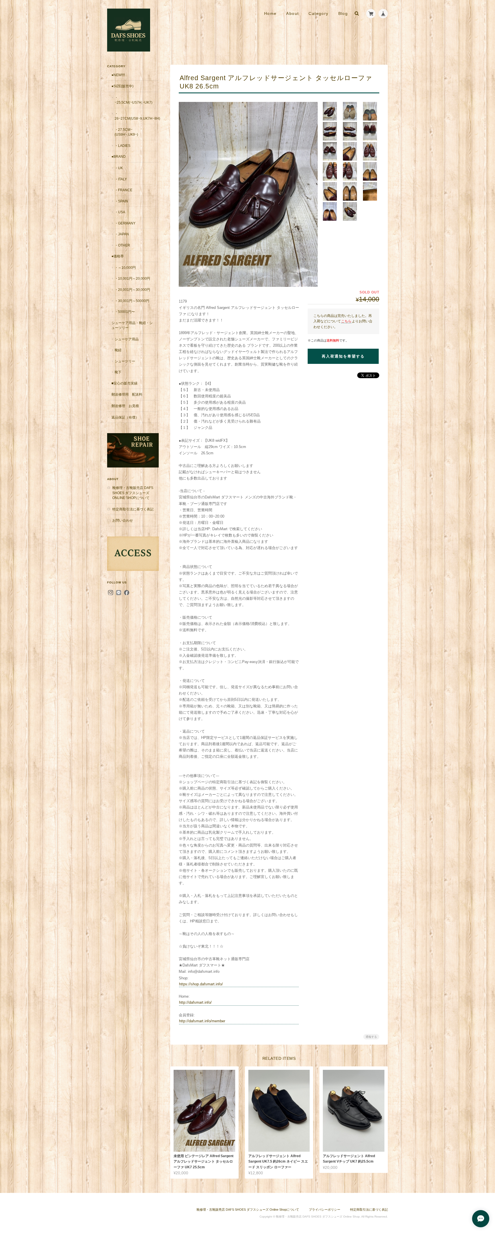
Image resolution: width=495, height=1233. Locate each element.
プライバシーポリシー (324, 1209)
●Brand (118, 156)
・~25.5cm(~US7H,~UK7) (133, 100)
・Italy (121, 179)
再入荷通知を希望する (343, 356)
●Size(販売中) (122, 86)
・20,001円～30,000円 (132, 289)
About (292, 13)
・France (123, 190)
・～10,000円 (125, 267)
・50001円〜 (125, 311)
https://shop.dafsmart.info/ (201, 984)
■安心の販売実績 (124, 383)
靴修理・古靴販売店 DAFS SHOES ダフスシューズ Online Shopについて (132, 493)
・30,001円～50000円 (132, 301)
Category (318, 13)
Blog (343, 13)
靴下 (118, 372)
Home (270, 13)
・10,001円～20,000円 (132, 278)
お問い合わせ (122, 520)
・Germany (125, 223)
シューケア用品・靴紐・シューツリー (132, 325)
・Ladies (122, 145)
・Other (122, 245)
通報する (371, 1036)
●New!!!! (118, 75)
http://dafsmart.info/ (195, 1002)
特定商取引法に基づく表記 (133, 509)
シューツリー (125, 361)
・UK (119, 168)
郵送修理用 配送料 (126, 394)
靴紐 (118, 350)
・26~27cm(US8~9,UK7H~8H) (137, 116)
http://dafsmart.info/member (202, 1021)
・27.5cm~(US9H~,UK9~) (126, 132)
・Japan (122, 234)
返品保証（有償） (125, 417)
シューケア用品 (127, 339)
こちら (346, 321)
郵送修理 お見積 (125, 406)
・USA (120, 212)
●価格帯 (117, 256)
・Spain (121, 201)
